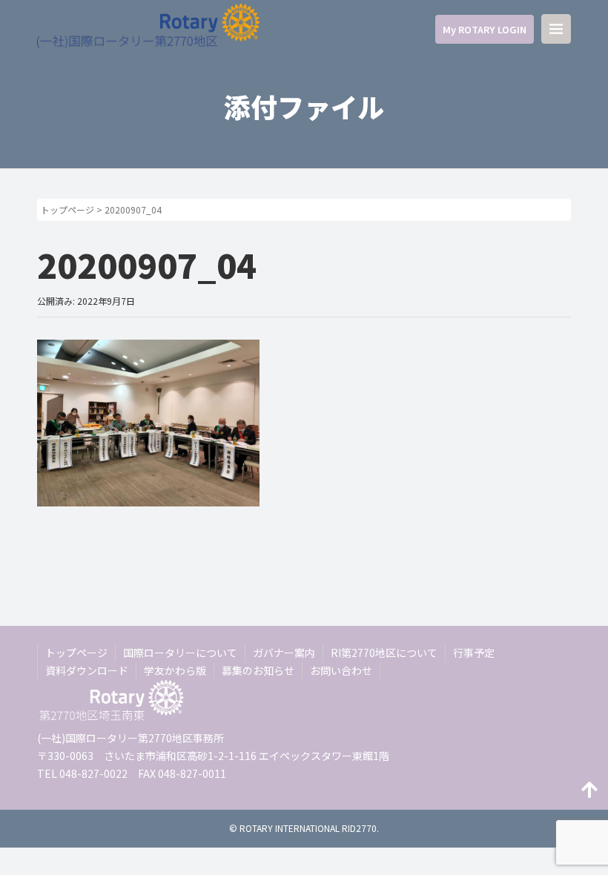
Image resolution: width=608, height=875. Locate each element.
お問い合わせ (341, 670)
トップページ (67, 209)
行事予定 (474, 652)
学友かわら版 (175, 670)
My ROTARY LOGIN (484, 29)
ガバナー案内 (284, 652)
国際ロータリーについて (180, 652)
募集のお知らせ (258, 670)
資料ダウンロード (86, 670)
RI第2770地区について (384, 652)
